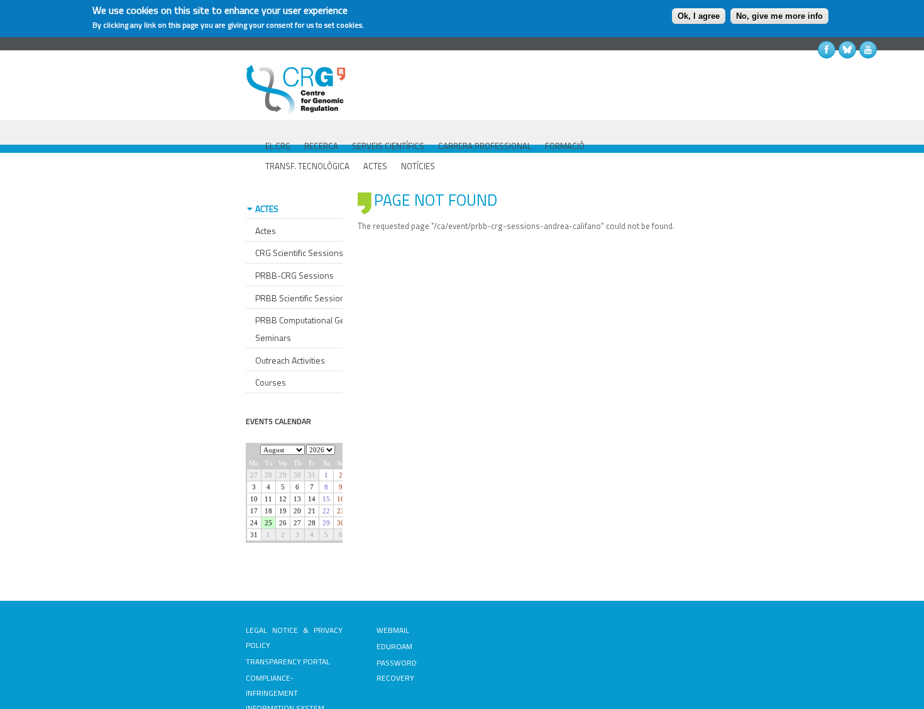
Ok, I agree (699, 16)
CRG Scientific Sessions (299, 252)
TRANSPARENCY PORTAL (288, 661)
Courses (270, 382)
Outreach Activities (290, 360)
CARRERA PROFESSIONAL (484, 146)
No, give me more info (779, 16)
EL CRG (277, 146)
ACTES (375, 166)
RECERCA (321, 146)
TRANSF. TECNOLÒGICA (307, 166)
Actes (265, 230)
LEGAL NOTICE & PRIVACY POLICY (294, 637)
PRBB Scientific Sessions (302, 297)
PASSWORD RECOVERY (397, 670)
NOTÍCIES (418, 166)
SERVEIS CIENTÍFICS (388, 146)
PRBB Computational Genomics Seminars (313, 328)
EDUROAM (394, 646)
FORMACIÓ (565, 146)
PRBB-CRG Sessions (294, 275)
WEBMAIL (393, 630)
